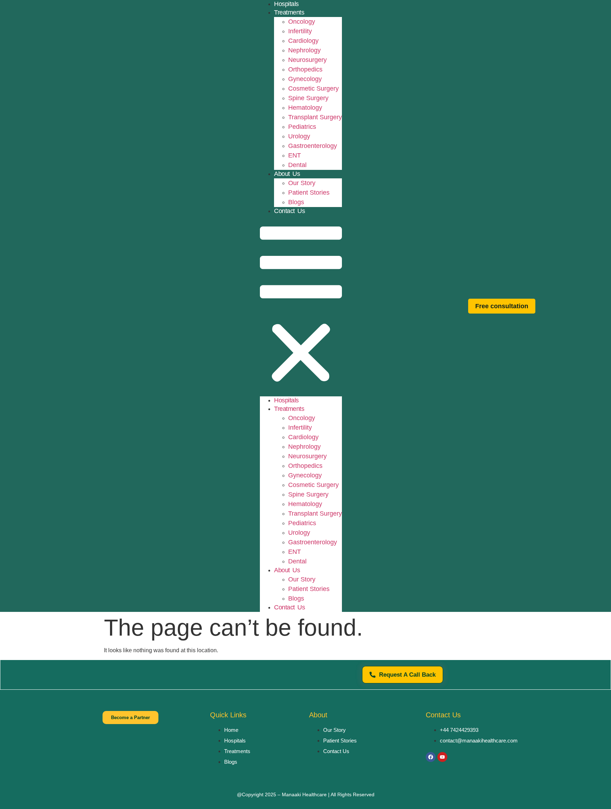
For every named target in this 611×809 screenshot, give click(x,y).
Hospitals (286, 400)
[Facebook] (431, 757)
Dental (297, 164)
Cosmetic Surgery (313, 88)
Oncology (301, 21)
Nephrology (304, 50)
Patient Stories (309, 192)
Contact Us (289, 210)
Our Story (301, 183)
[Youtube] (442, 757)
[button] (301, 306)
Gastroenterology (312, 145)
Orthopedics (305, 69)
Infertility (300, 31)
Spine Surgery (308, 98)
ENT (294, 155)
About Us (287, 173)
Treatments (289, 12)
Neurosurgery (307, 59)
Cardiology (303, 40)
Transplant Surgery (315, 117)
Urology (299, 136)
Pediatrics (302, 126)
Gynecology (305, 78)
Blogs (296, 202)
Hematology (305, 107)
